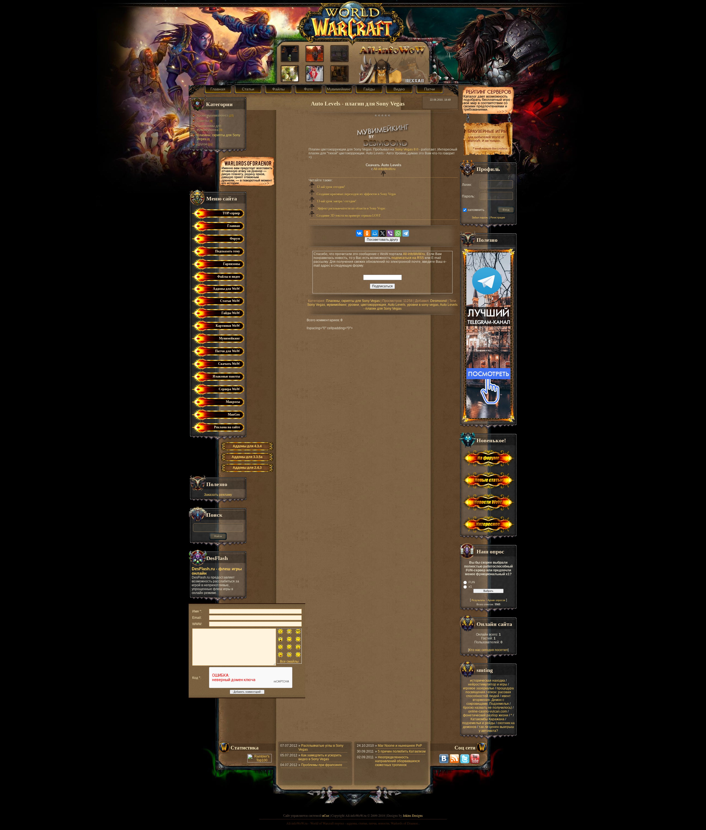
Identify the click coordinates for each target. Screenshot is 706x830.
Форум (235, 238)
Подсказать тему (227, 251)
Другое (202, 144)
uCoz (325, 815)
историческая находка (487, 680)
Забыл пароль (480, 217)
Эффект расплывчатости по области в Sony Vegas (351, 208)
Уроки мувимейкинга (212, 115)
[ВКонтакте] (359, 233)
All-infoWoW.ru (384, 169)
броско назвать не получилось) (487, 707)
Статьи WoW (230, 301)
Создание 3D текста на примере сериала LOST (349, 216)
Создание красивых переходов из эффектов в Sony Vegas (356, 194)
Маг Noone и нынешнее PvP (400, 746)
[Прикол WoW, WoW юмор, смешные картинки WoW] (290, 60)
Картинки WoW (228, 326)
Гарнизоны (231, 264)
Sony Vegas (316, 305)
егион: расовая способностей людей (488, 694)
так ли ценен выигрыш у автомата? (496, 729)
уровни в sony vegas (422, 305)
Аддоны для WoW (226, 289)
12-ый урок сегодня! (331, 187)
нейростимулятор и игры (487, 684)
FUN (472, 582)
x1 (470, 586)
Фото (308, 89)
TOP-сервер (231, 213)
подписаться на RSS (407, 258)
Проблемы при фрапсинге (321, 765)
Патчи (429, 89)
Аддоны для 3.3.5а (247, 457)
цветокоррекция (373, 305)
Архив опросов (496, 600)
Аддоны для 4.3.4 (247, 446)
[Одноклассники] (367, 233)
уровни (353, 305)
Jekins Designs (413, 815)
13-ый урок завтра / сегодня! (336, 201)
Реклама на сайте (227, 427)
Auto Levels (396, 305)
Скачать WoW (229, 364)
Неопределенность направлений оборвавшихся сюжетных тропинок (397, 761)
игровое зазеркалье (478, 688)
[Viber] (390, 233)
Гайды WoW (230, 313)
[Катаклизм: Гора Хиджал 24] (339, 60)
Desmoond (438, 301)
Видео (399, 89)
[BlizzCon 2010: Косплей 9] (314, 80)
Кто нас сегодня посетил (488, 650)
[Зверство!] (314, 60)
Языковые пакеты (226, 376)
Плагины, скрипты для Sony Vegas (353, 301)
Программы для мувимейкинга (209, 128)
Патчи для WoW (227, 351)
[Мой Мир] (374, 233)
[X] (382, 233)
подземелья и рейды (478, 723)
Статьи (248, 89)
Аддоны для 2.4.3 (247, 468)
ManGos (234, 414)
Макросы (233, 402)
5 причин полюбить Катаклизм (402, 751)
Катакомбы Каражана (487, 719)
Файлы (278, 89)
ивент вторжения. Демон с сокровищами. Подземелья (488, 700)
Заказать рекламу (218, 495)
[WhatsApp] (398, 233)
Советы (203, 121)
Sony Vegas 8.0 (406, 149)
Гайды (369, 89)
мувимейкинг (336, 305)
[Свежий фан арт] (290, 80)
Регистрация (497, 217)
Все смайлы (289, 661)
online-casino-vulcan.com (487, 711)
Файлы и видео (228, 277)
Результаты (478, 600)
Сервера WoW (229, 389)
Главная (217, 89)
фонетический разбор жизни (485, 715)
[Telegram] (405, 233)
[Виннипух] (339, 80)
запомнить (475, 209)
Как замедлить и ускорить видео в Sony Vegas (319, 757)
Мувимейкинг (339, 89)
